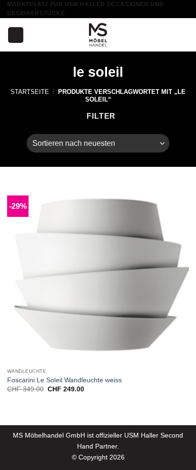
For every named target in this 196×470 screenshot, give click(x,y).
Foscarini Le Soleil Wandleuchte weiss (64, 380)
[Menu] (15, 35)
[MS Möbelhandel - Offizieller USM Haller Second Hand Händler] (98, 34)
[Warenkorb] (184, 34)
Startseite (29, 91)
